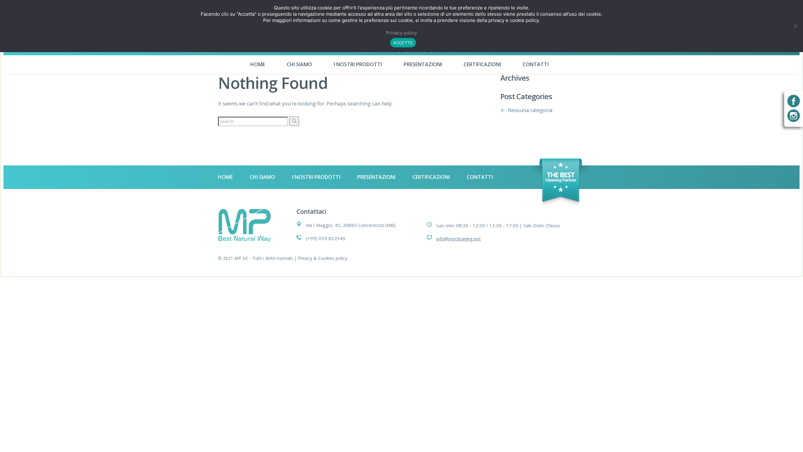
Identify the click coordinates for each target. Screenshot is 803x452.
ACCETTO (403, 42)
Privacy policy (401, 33)
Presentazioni (423, 64)
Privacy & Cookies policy (322, 258)
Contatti (536, 64)
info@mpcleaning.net (458, 238)
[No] (795, 26)
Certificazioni (482, 64)
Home (257, 64)
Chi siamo (299, 64)
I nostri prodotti (358, 64)
